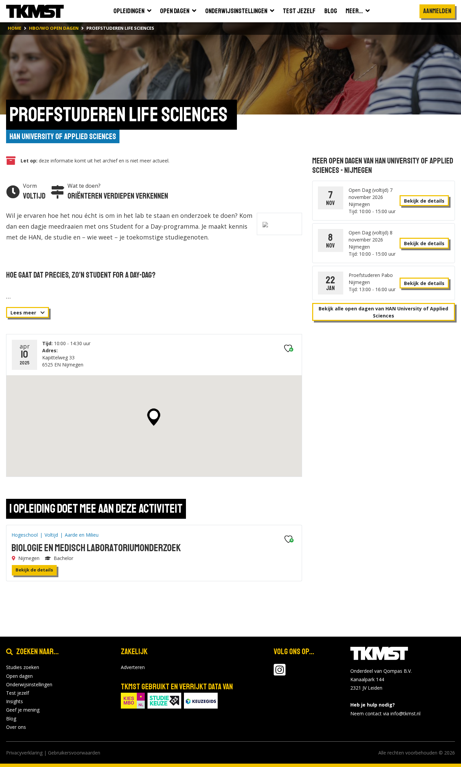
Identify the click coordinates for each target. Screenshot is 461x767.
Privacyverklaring (24, 752)
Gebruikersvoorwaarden (74, 752)
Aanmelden (437, 11)
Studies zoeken (22, 667)
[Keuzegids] (201, 700)
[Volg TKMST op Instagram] (280, 673)
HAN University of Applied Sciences (62, 136)
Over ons (16, 727)
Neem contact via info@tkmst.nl (385, 713)
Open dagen (19, 676)
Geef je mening (22, 710)
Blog (11, 718)
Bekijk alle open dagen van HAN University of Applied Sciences (383, 312)
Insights (14, 701)
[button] (153, 417)
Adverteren (133, 667)
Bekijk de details (34, 570)
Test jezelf (17, 693)
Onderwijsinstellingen (29, 684)
